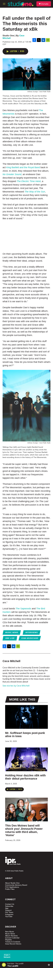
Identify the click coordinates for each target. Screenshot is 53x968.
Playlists (8, 940)
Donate (44, 4)
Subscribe (9, 906)
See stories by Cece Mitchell (16, 685)
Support (8, 910)
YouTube (8, 916)
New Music (9, 932)
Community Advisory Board (16, 885)
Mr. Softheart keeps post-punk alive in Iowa (25, 734)
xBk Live (10, 638)
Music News (11, 632)
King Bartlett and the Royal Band (23, 167)
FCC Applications (12, 887)
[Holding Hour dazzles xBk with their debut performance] (26, 759)
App (6, 908)
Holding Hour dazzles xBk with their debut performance (25, 777)
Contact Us (9, 904)
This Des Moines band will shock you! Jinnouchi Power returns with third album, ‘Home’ (24, 830)
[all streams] (49, 965)
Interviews (31, 632)
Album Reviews (11, 936)
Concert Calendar (12, 938)
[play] (4, 965)
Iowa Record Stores (13, 944)
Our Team (9, 912)
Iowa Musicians (29, 638)
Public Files (9, 889)
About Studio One (12, 883)
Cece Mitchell (11, 661)
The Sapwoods (23, 608)
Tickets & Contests (12, 942)
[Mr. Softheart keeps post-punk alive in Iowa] (26, 717)
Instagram (9, 914)
